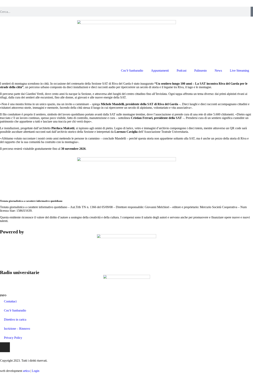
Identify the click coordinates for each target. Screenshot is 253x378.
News (218, 70)
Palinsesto (200, 70)
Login (35, 370)
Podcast (181, 70)
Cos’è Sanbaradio (132, 70)
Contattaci (10, 301)
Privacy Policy (13, 337)
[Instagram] (5, 347)
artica (26, 370)
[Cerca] (252, 12)
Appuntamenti (160, 70)
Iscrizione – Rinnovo (17, 328)
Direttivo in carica (15, 319)
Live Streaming (239, 70)
